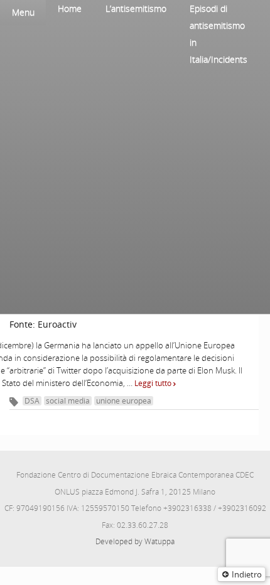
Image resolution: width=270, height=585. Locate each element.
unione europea (123, 400)
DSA (32, 400)
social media (68, 400)
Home (70, 8)
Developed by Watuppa (135, 541)
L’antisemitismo (135, 8)
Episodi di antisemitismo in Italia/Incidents (218, 34)
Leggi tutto (153, 383)
